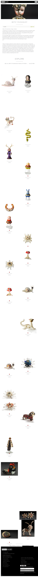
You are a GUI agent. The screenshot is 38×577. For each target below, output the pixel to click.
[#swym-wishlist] (35, 3)
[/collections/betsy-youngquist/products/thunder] (9, 468)
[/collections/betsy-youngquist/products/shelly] (27, 289)
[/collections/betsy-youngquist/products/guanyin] (9, 81)
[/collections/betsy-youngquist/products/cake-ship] (9, 222)
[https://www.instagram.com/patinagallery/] (24, 565)
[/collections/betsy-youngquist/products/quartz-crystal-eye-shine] (9, 394)
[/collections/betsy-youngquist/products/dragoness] (27, 324)
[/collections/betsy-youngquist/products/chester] (27, 135)
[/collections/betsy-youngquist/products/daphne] (27, 238)
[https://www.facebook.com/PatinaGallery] (20, 565)
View (9, 92)
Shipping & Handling (6, 561)
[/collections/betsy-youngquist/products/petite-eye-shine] (9, 264)
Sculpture (31, 63)
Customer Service (6, 560)
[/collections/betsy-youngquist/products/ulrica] (9, 366)
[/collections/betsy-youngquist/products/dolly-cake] (9, 445)
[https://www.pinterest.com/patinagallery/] (25, 565)
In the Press (23, 560)
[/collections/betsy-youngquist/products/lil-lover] (27, 417)
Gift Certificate (5, 566)
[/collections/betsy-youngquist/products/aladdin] (27, 81)
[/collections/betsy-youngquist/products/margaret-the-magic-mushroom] (9, 292)
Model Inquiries (24, 562)
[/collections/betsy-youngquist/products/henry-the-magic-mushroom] (27, 255)
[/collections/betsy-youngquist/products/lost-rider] (27, 528)
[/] (10, 2)
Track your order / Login (7, 557)
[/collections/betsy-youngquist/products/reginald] (9, 121)
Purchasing (5, 562)
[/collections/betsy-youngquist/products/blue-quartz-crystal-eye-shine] (27, 363)
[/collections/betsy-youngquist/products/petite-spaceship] (27, 167)
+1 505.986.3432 (3, 3)
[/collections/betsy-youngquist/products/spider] (9, 534)
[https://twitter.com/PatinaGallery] (22, 565)
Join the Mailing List (6, 565)
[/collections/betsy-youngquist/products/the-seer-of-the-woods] (9, 151)
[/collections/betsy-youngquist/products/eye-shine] (27, 515)
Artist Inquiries (24, 561)
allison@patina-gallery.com (8, 553)
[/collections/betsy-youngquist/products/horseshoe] (9, 207)
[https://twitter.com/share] (32, 26)
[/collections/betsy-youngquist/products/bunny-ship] (27, 195)
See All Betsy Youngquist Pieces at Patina (16, 63)
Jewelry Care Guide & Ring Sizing (27, 557)
